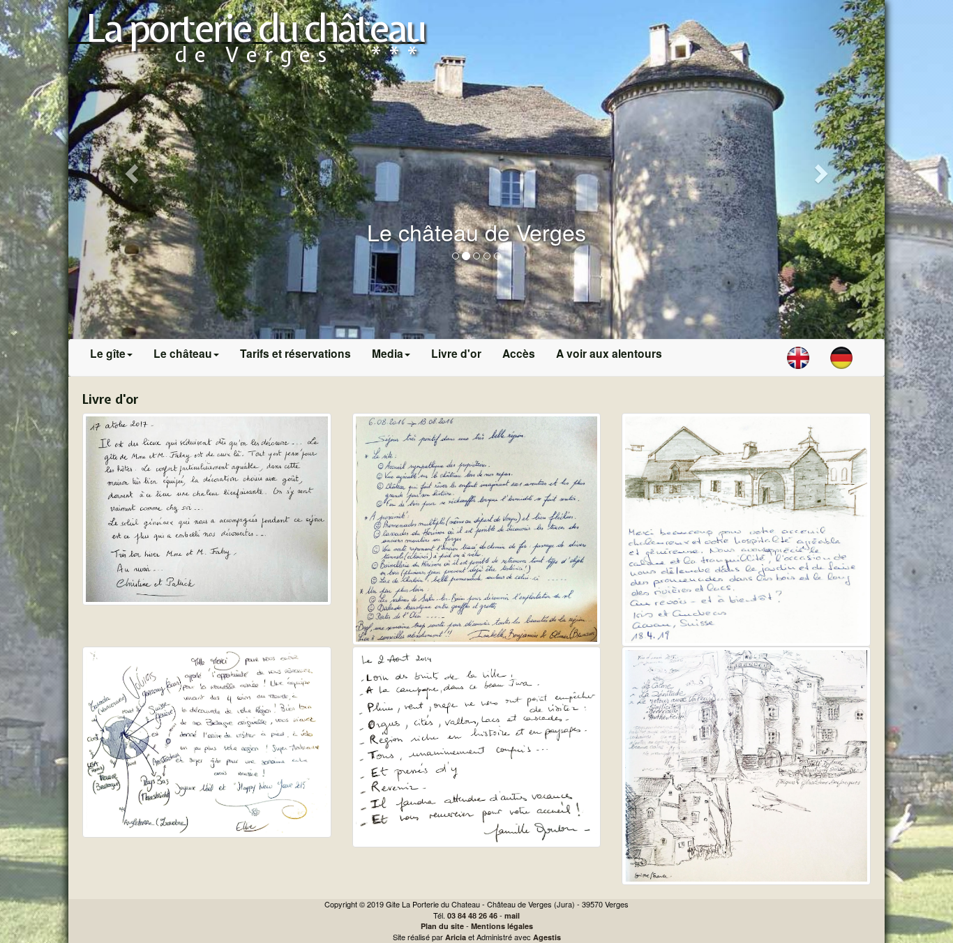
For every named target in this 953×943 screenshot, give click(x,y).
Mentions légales (502, 926)
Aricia (455, 937)
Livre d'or (456, 353)
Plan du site (442, 926)
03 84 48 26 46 (472, 915)
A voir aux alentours (609, 353)
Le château (182, 353)
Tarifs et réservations (295, 353)
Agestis (547, 937)
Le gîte (108, 353)
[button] (129, 169)
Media (387, 353)
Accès (518, 353)
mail (512, 915)
